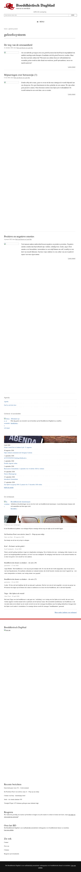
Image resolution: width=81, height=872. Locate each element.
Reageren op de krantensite (11, 854)
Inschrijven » (14, 423)
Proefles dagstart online (10, 463)
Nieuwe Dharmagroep (10, 474)
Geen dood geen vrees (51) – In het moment (16, 788)
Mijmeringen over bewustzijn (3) (20, 74)
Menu (42, 22)
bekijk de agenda (8, 487)
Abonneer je (15, 418)
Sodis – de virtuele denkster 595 (13, 799)
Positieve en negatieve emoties (19, 236)
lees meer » (14, 508)
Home (5, 29)
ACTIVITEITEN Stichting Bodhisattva (15, 458)
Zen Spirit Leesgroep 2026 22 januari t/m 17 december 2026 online (23, 484)
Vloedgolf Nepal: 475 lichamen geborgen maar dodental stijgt (21, 803)
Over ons (6, 846)
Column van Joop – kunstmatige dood (14, 795)
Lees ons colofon (8, 830)
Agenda (6, 401)
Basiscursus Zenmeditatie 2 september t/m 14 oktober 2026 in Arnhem (24, 469)
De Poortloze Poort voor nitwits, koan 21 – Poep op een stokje (21, 792)
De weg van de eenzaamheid (18, 44)
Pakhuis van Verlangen (12, 525)
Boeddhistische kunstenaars (20, 501)
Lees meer (71, 67)
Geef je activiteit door (10, 405)
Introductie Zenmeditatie (11, 479)
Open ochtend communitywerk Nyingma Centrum (18, 453)
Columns (6, 850)
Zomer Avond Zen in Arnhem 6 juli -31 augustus (18, 447)
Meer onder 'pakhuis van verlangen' (66, 612)
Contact (6, 842)
